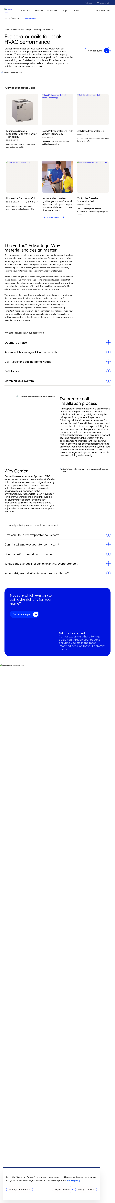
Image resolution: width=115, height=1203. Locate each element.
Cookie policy (73, 1180)
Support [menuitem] (65, 10)
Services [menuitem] (38, 10)
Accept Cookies (86, 1189)
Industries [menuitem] (52, 10)
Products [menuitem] (25, 10)
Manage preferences (19, 1189)
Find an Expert (103, 10)
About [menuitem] (76, 10)
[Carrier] (10, 10)
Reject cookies (62, 1189)
